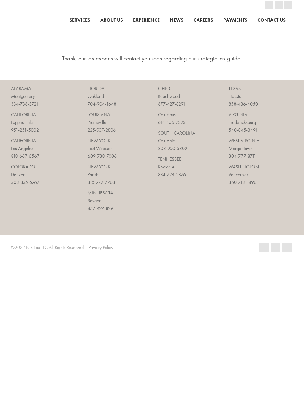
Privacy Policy (100, 247)
